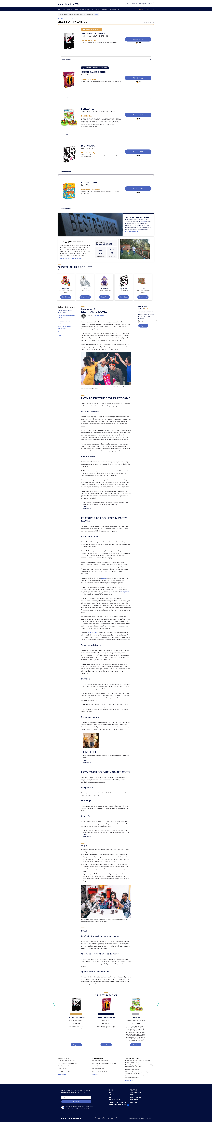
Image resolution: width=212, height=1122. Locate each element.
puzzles (104, 578)
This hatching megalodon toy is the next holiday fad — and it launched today (139, 1065)
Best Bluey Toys (62, 1068)
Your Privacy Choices (117, 1105)
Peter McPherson (98, 315)
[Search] (127, 4)
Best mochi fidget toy (98, 1066)
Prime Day (134, 1102)
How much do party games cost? (64, 327)
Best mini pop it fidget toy (99, 1071)
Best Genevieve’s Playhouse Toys (67, 1063)
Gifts (152, 9)
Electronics (61, 9)
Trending (140, 9)
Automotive (104, 9)
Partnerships (135, 1092)
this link (74, 1108)
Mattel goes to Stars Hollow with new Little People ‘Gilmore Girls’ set (137, 1061)
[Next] (158, 1003)
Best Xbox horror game (132, 1069)
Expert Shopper (136, 1097)
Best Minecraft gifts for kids (100, 1060)
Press (132, 1095)
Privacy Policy (115, 1100)
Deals (147, 9)
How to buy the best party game (66, 316)
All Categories (114, 9)
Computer (70, 9)
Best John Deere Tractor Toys (66, 1071)
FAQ (59, 335)
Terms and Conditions (118, 1102)
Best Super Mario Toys (64, 1066)
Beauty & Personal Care (82, 9)
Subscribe (76, 1101)
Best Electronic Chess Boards (66, 1060)
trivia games (124, 592)
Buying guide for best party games (65, 311)
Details (96, 14)
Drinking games (93, 633)
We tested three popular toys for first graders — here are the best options (139, 1072)
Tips (59, 332)
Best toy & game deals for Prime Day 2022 (104, 1063)
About (111, 1095)
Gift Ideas (134, 1100)
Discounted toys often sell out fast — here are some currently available (138, 1076)
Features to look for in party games (65, 322)
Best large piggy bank (98, 1068)
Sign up (143, 326)
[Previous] (54, 1003)
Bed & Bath (95, 9)
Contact (113, 1097)
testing (143, 221)
